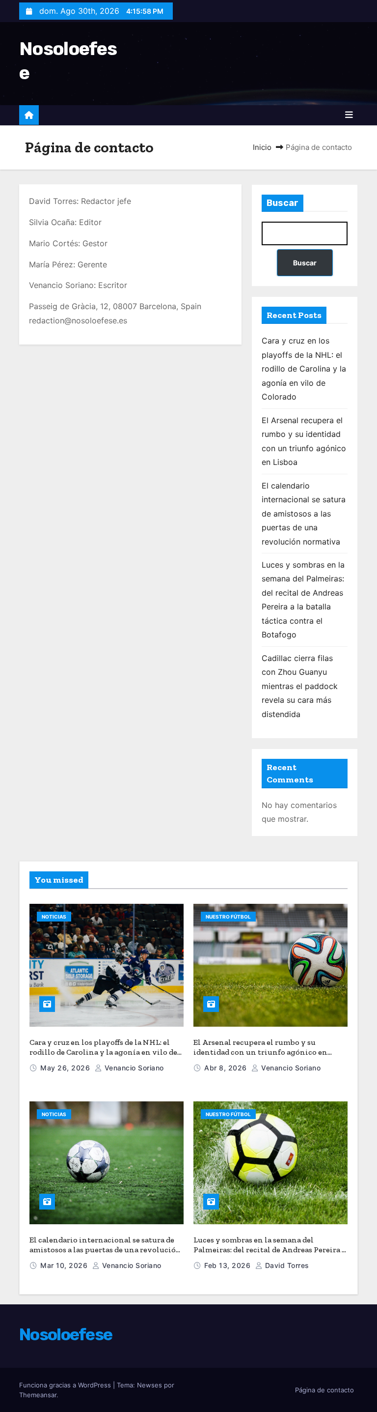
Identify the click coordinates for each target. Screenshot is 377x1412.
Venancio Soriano (133, 1068)
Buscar (282, 203)
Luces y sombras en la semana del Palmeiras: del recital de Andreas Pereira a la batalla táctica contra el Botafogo (269, 1249)
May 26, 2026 (66, 1068)
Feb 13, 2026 (228, 1265)
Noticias (54, 917)
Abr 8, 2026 (226, 1068)
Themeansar (37, 1395)
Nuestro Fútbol (228, 917)
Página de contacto (324, 1390)
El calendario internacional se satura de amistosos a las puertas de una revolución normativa (304, 514)
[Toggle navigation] (349, 115)
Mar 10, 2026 (65, 1265)
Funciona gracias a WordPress (66, 1385)
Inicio (262, 147)
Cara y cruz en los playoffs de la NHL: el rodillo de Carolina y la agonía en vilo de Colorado (304, 369)
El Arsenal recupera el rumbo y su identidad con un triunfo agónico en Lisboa (260, 1051)
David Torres (286, 1265)
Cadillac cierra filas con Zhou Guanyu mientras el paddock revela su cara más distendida (300, 686)
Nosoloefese (65, 1335)
